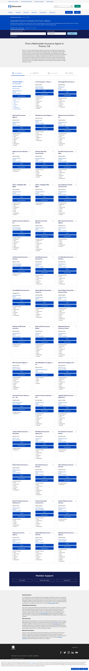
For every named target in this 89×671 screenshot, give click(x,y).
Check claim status (47, 581)
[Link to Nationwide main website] (14, 8)
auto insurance (51, 603)
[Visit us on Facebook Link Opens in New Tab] (61, 653)
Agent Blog (36, 655)
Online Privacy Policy (32, 662)
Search (72, 33)
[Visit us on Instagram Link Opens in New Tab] (68, 653)
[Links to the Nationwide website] (13, 649)
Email (44, 91)
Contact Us (24, 655)
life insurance (56, 623)
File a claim (25, 581)
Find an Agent (14, 655)
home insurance (44, 613)
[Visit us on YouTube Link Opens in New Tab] (76, 653)
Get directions (21, 96)
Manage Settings (75, 668)
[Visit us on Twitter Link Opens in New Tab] (64, 653)
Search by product (51, 31)
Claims (77, 12)
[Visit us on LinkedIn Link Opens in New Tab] (72, 653)
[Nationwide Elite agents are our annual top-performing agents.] (19, 83)
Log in (77, 6)
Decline (85, 668)
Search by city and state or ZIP (16, 31)
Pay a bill (69, 12)
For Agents (30, 655)
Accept (81, 668)
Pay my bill (70, 581)
